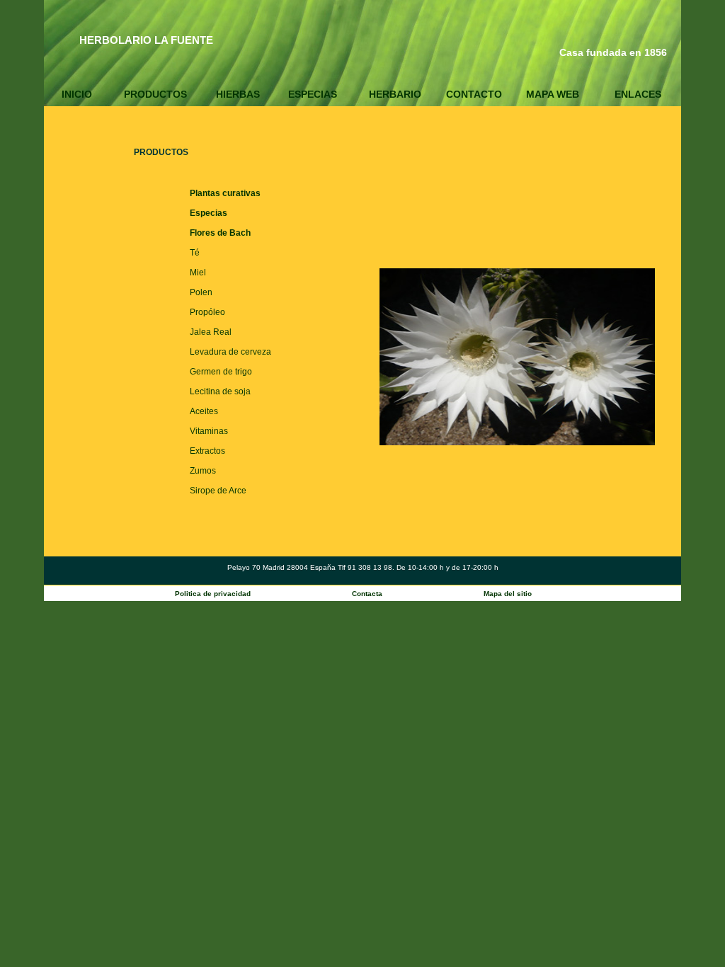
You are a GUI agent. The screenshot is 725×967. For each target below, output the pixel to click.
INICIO (77, 94)
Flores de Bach (220, 233)
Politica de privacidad (213, 593)
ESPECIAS (312, 94)
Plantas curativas (225, 193)
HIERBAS (238, 94)
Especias (208, 213)
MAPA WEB (552, 94)
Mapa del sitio (508, 593)
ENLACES (638, 94)
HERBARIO (395, 94)
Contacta (367, 593)
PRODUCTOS (155, 94)
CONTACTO (474, 94)
